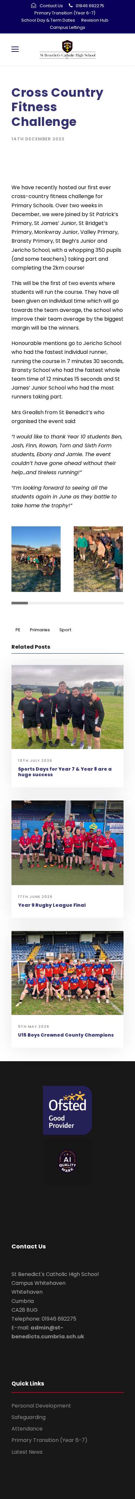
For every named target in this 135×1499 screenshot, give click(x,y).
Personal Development (41, 1405)
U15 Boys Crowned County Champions (66, 1035)
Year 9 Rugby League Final (52, 905)
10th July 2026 (35, 760)
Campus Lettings (67, 27)
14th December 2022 (38, 139)
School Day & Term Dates (48, 20)
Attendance (27, 1428)
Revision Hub (94, 20)
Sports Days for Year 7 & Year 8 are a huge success (65, 772)
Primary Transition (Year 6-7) (64, 13)
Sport (65, 630)
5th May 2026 (33, 1026)
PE (17, 630)
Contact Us (51, 6)
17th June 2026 (35, 896)
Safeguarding (28, 1417)
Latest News (27, 1452)
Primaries (40, 630)
